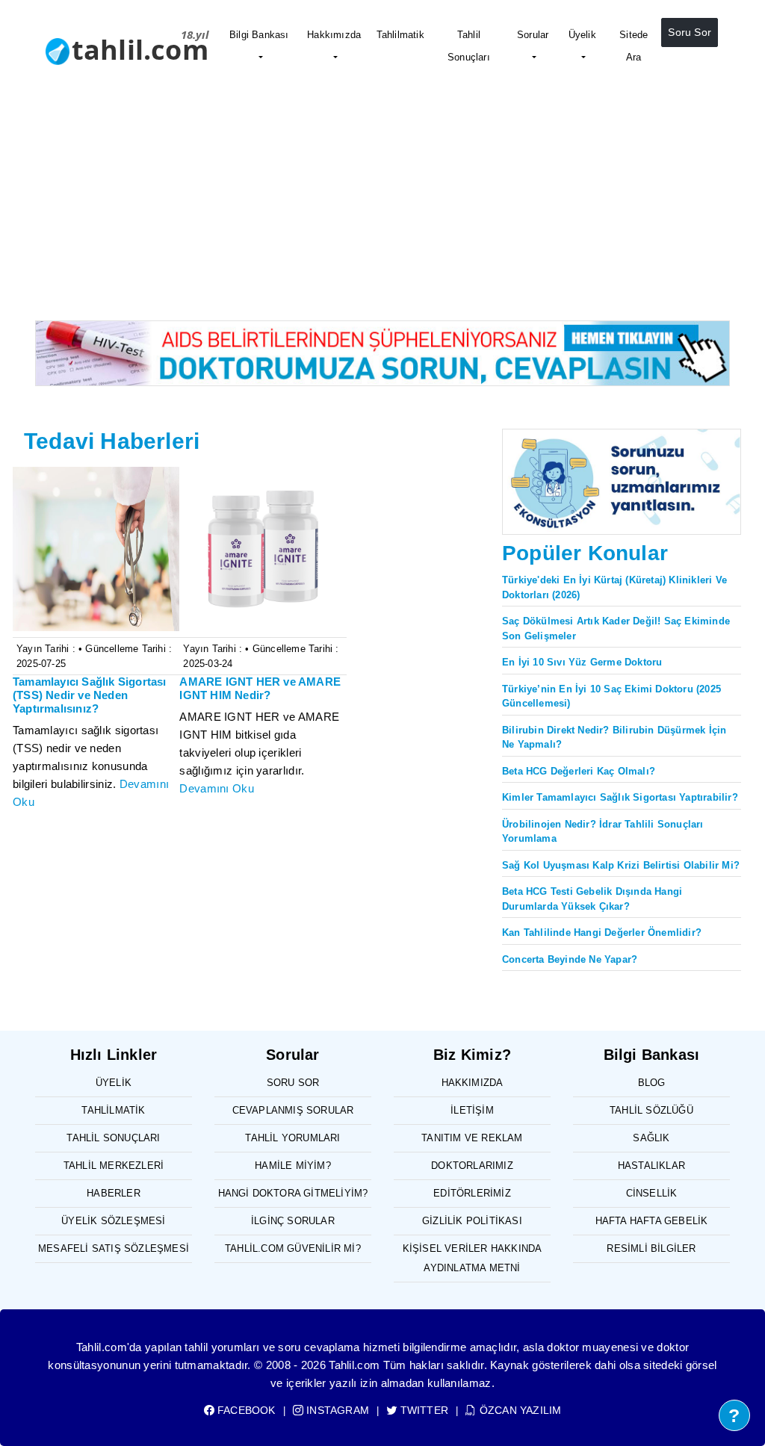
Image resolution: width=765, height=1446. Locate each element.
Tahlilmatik (400, 34)
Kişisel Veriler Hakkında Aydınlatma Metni (472, 1258)
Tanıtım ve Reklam (471, 1138)
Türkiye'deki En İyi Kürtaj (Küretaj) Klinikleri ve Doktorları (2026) (614, 587)
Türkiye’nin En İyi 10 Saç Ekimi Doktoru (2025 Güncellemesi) (611, 696)
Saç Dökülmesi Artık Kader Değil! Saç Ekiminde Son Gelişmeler (616, 628)
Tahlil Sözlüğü (651, 1110)
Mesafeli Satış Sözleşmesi (113, 1248)
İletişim (472, 1110)
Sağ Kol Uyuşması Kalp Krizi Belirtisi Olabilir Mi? (621, 865)
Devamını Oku (216, 788)
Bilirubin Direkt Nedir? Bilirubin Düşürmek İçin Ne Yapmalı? (614, 737)
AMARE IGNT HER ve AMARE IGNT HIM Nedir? (260, 688)
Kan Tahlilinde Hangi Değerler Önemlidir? (601, 932)
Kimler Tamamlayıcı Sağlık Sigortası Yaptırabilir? (620, 797)
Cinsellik (652, 1193)
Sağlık (651, 1138)
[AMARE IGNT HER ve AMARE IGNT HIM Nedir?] (262, 551)
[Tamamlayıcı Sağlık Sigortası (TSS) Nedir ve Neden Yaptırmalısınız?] (96, 551)
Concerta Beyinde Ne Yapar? (569, 959)
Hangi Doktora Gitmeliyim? (293, 1193)
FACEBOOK (245, 1410)
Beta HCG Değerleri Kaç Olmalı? (578, 771)
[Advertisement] (382, 208)
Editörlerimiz (472, 1193)
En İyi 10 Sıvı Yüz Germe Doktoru (582, 662)
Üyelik (582, 34)
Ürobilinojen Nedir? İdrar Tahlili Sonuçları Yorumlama (603, 832)
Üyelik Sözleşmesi (113, 1220)
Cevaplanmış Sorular (293, 1110)
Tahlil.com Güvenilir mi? (293, 1248)
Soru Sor (689, 32)
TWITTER (422, 1410)
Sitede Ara (633, 46)
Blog (652, 1082)
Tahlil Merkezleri (114, 1165)
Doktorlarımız (472, 1165)
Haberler (113, 1193)
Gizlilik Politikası (472, 1220)
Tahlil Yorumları (292, 1138)
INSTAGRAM (336, 1410)
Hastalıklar (651, 1165)
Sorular (532, 34)
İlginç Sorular (293, 1220)
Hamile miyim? (293, 1165)
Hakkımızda (334, 34)
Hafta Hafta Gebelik (651, 1220)
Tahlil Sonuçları (468, 46)
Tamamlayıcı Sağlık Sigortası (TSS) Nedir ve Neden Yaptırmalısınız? (90, 695)
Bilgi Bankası (259, 34)
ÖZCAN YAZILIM (519, 1410)
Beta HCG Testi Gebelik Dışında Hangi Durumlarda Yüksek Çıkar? (592, 899)
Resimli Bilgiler (651, 1248)
